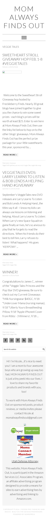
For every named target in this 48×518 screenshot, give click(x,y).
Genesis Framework (33, 512)
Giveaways (13, 163)
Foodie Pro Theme (29, 509)
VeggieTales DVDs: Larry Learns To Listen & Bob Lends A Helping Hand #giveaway (23, 178)
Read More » (10, 155)
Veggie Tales (27, 165)
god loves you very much (17, 165)
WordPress (30, 514)
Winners (12, 332)
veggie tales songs (36, 165)
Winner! (10, 272)
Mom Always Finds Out (24, 17)
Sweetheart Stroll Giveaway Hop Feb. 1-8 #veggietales (22, 59)
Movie (11, 262)
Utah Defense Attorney (25, 461)
